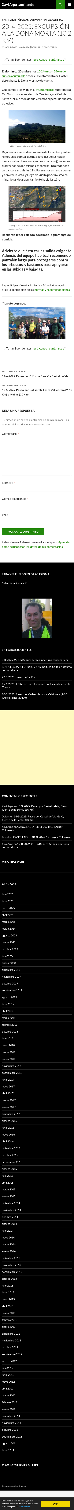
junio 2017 (8, 1079)
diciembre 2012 (11, 1333)
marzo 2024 (9, 928)
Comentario (10, 433)
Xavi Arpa (24, 47)
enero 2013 (9, 1326)
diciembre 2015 (11, 1148)
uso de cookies (23, 1506)
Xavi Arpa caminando (18, 4)
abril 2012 (7, 1388)
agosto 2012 (9, 1361)
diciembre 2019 (11, 969)
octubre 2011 (10, 1429)
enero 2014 (9, 1251)
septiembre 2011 (12, 1436)
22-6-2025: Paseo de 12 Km (18, 677)
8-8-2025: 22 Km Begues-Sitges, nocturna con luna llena (35, 659)
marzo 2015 (9, 1189)
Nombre (8, 482)
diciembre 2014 (11, 1203)
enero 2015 (9, 1196)
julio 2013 (7, 1285)
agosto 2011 (9, 1443)
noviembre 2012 (11, 1340)
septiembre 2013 (12, 1271)
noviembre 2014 (11, 1210)
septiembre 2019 (12, 990)
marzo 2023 (9, 942)
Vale (55, 1504)
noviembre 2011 (11, 1422)
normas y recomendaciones (52, 289)
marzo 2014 (9, 1244)
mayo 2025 (8, 908)
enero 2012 (9, 1409)
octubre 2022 (10, 949)
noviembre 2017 (11, 1065)
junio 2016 (8, 1127)
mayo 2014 (8, 1237)
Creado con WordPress (14, 1485)
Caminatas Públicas (15, 19)
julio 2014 (7, 1230)
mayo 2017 (8, 1086)
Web (5, 514)
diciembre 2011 (11, 1416)
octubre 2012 (10, 1347)
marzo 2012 (9, 1395)
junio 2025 (8, 901)
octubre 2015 (10, 1155)
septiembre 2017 (12, 1072)
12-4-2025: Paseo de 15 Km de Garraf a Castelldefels (35, 374)
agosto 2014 (9, 1223)
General (57, 19)
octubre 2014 (10, 1216)
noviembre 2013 (11, 1265)
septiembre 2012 (12, 1354)
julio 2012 (7, 1367)
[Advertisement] (37, 747)
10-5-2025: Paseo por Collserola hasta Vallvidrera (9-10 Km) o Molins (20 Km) (37, 390)
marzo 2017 (9, 1100)
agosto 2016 (9, 1120)
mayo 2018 (8, 1045)
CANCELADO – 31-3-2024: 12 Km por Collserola (42, 837)
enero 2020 (9, 962)
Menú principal (69, 4)
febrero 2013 (9, 1319)
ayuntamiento (45, 89)
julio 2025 (7, 894)
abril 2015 (7, 1182)
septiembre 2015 (12, 1162)
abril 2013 (7, 1306)
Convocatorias (40, 19)
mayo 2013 (8, 1299)
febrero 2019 (9, 1024)
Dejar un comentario (44, 47)
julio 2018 (7, 1038)
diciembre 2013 (11, 1258)
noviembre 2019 (11, 976)
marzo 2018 (9, 1052)
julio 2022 (7, 956)
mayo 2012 (8, 1381)
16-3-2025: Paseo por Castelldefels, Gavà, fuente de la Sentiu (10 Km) (33, 818)
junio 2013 (8, 1292)
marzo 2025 (9, 921)
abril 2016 (7, 1141)
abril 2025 (7, 914)
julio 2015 (7, 1175)
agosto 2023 (9, 935)
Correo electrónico (15, 498)
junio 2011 (8, 1450)
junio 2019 (8, 1004)
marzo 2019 (9, 1017)
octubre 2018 (10, 1031)
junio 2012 (8, 1374)
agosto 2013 (9, 1278)
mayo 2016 (8, 1134)
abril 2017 (7, 1093)
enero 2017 (9, 1107)
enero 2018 (9, 1059)
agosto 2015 (9, 1168)
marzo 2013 (9, 1313)
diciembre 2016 (11, 1113)
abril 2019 (7, 1011)
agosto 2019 (9, 997)
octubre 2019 (10, 983)
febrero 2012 (9, 1402)
